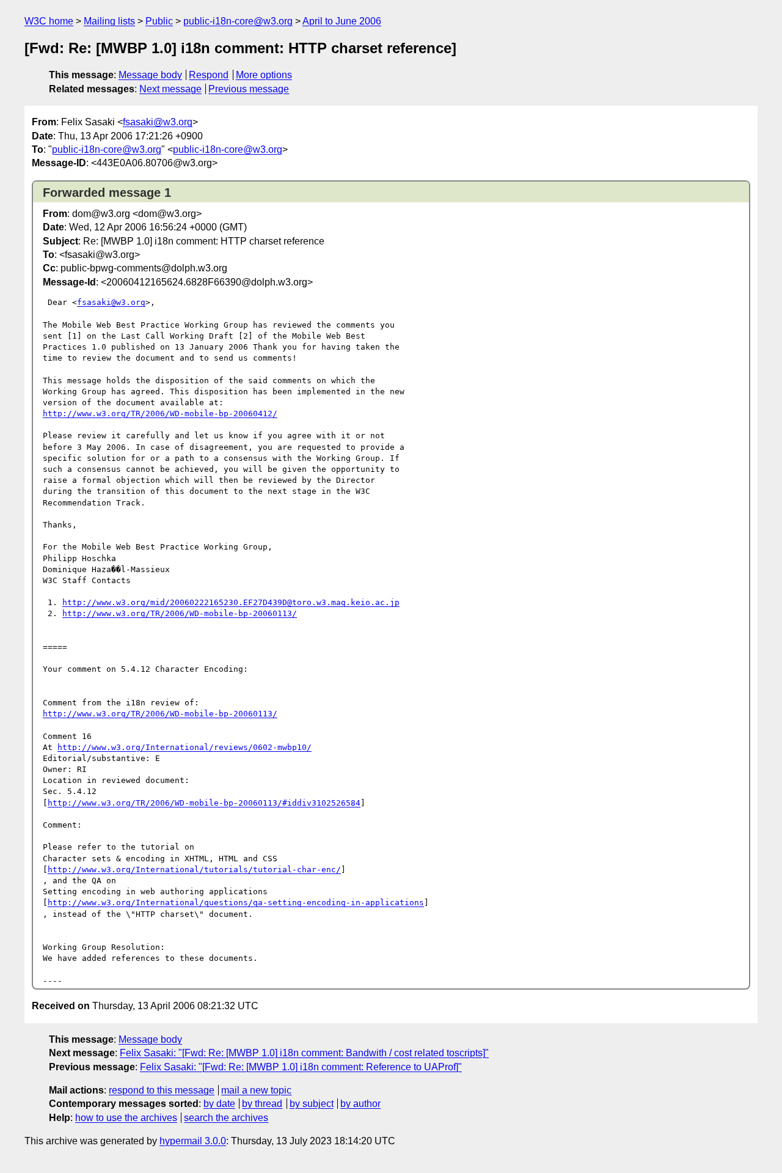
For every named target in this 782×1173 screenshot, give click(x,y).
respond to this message (161, 1090)
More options (264, 75)
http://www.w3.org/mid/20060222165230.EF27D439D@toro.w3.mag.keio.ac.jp (231, 602)
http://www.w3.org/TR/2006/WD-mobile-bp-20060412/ (160, 413)
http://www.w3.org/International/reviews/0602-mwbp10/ (184, 747)
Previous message (248, 89)
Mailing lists (109, 21)
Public (159, 21)
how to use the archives (126, 1117)
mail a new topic (256, 1090)
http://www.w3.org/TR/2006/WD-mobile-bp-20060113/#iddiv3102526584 (204, 802)
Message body (150, 75)
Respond (208, 75)
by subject (312, 1103)
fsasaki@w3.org (157, 122)
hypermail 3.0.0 (192, 1141)
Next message (170, 89)
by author (360, 1103)
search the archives (226, 1117)
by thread (262, 1103)
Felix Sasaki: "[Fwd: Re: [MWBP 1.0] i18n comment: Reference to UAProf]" (301, 1067)
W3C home (48, 21)
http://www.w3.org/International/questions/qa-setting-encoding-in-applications (236, 902)
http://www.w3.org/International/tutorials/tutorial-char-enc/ (194, 869)
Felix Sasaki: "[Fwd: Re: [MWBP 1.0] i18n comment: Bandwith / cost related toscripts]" (304, 1053)
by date (219, 1103)
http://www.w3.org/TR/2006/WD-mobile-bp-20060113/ (179, 613)
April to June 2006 (341, 21)
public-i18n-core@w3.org (238, 21)
